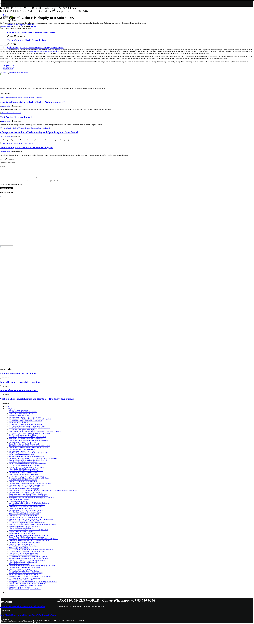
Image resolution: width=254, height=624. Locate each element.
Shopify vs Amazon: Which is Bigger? (21, 531)
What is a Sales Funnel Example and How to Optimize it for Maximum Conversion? (35, 431)
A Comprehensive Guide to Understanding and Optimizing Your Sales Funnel (33, 582)
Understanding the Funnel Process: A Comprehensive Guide (27, 437)
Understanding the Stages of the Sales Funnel (23, 442)
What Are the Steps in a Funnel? (19, 499)
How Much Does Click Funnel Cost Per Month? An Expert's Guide (30, 576)
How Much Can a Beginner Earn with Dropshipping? (25, 573)
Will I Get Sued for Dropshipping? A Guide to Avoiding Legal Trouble (31, 549)
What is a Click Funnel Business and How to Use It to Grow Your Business (32, 524)
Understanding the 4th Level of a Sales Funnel (23, 555)
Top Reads (8, 408)
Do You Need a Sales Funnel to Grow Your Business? (26, 506)
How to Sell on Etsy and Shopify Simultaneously (24, 444)
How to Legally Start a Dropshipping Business (23, 574)
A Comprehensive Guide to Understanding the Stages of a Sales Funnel (31, 519)
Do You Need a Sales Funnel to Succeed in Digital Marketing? (28, 440)
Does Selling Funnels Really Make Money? (22, 449)
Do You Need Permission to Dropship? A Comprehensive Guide (29, 540)
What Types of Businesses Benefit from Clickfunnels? (26, 438)
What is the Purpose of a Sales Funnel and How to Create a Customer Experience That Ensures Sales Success (43, 490)
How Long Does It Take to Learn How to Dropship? (25, 585)
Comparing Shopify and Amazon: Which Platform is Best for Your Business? (33, 458)
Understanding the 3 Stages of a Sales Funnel (23, 462)
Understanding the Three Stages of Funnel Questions (25, 492)
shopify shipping (8, 67)
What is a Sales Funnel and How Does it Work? (24, 474)
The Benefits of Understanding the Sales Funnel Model (26, 424)
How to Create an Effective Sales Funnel (21, 455)
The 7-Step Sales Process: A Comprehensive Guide (25, 512)
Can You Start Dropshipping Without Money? (23, 435)
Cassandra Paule (6, 26)
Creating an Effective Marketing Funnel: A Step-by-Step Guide (28, 460)
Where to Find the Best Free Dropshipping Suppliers (25, 517)
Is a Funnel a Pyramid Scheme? (18, 501)
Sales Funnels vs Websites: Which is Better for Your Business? (28, 447)
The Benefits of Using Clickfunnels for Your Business (25, 421)
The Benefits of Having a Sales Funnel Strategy (24, 546)
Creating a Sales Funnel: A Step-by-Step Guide (23, 481)
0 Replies (33, 26)
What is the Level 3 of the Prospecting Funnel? (23, 469)
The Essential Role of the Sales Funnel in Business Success (27, 476)
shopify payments (8, 65)
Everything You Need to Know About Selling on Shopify (27, 467)
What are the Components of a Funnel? (21, 528)
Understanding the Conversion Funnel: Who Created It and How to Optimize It (33, 539)
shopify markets (8, 69)
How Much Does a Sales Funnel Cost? (21, 415)
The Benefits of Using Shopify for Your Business (24, 571)
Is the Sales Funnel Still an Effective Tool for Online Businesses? (29, 503)
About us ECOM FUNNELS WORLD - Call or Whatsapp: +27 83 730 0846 (59, 620)
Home (7, 406)
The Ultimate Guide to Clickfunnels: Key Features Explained (28, 557)
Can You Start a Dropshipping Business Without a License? (27, 523)
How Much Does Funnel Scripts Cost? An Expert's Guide (27, 505)
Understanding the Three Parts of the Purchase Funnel (26, 510)
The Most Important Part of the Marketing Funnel (24, 578)
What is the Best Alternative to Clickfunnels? (23, 562)
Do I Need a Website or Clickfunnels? (21, 569)
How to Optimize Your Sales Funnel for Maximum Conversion (28, 535)
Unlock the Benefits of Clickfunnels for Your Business (26, 471)
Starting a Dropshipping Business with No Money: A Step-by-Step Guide (32, 565)
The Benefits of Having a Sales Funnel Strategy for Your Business (29, 428)
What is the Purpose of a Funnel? (19, 564)
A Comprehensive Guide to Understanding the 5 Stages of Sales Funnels (31, 497)
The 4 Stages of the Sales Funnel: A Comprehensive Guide (27, 426)
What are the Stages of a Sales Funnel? (21, 544)
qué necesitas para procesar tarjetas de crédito (44, 51)
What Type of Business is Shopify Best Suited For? (25, 589)
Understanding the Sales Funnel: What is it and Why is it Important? (30, 419)
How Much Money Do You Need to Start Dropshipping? (26, 456)
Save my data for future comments (12, 184)
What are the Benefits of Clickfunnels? (21, 580)
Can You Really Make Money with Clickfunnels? (24, 465)
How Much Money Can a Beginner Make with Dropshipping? (28, 558)
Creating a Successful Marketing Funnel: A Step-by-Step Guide (28, 530)
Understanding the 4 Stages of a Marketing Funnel (24, 567)
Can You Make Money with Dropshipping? (22, 430)
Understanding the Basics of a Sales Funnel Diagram (25, 417)
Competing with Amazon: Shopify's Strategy (23, 480)
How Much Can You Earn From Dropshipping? (24, 489)
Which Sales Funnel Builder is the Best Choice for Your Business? (29, 446)
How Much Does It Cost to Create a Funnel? (23, 412)
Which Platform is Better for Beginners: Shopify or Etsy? (26, 485)
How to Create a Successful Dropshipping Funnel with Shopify (28, 496)
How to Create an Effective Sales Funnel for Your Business (27, 463)
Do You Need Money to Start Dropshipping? (23, 515)
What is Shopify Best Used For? (19, 548)
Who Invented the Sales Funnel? (19, 422)
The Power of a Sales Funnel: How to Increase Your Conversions (29, 433)
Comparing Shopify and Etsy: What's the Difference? (25, 542)
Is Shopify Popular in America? (18, 410)
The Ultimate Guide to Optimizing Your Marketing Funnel (27, 551)
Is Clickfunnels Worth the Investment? (21, 413)
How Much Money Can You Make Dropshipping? (24, 526)
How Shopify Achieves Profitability (20, 587)
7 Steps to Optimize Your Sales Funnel (21, 508)
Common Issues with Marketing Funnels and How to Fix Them (29, 478)
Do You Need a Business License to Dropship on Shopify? (27, 560)
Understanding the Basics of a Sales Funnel (22, 451)
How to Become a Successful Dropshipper (22, 533)
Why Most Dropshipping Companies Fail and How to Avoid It (28, 453)
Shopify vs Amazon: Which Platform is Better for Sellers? (27, 583)
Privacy (37, 622)
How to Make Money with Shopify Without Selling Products (28, 494)
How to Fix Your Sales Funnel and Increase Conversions (26, 537)
